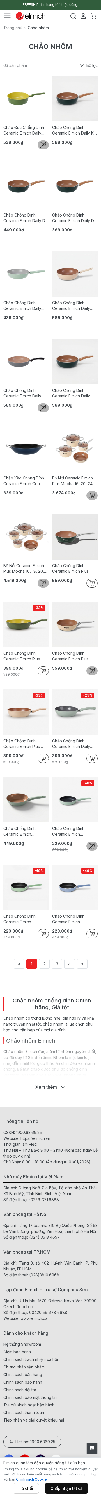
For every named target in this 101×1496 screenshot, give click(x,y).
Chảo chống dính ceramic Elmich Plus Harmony (70, 568)
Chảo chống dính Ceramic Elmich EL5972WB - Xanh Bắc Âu (73, 919)
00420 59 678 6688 (48, 1312)
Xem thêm (46, 1087)
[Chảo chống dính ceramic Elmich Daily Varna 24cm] (26, 274)
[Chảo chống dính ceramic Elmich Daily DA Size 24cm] (26, 186)
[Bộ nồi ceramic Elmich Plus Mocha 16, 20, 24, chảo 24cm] (75, 449)
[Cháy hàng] (43, 144)
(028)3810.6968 (44, 1274)
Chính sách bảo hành (22, 1382)
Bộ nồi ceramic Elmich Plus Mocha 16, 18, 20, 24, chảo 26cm (23, 568)
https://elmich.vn (35, 1138)
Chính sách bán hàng (22, 1374)
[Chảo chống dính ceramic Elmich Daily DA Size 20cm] (75, 186)
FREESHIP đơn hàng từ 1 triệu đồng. (50, 5)
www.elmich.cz (33, 1318)
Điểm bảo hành (17, 1351)
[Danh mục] (7, 16)
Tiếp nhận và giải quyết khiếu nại (33, 1420)
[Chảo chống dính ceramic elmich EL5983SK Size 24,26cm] (26, 799)
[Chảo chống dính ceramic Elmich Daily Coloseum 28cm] (26, 361)
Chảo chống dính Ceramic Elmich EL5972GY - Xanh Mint (23, 919)
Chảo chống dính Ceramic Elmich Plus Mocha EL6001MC (21, 743)
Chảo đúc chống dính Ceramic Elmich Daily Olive (23, 130)
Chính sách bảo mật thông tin (30, 1397)
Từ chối (26, 1488)
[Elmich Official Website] (30, 16)
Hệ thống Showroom (22, 1344)
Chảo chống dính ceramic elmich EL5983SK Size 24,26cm (26, 831)
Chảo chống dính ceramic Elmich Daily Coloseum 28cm (22, 393)
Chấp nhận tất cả (66, 1488)
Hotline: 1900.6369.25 (35, 1441)
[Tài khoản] (83, 16)
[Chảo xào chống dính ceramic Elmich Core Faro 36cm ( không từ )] (26, 449)
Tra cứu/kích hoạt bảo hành (28, 1404)
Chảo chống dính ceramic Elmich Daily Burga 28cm (71, 305)
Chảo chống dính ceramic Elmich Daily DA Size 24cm (25, 218)
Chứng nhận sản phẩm (24, 1367)
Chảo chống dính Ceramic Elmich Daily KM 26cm (74, 130)
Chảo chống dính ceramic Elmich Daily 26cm (71, 743)
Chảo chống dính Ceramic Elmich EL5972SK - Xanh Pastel (74, 831)
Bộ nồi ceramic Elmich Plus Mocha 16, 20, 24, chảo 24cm (73, 481)
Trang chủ (12, 27)
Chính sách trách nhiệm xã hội (30, 1359)
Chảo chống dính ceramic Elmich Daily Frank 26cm (71, 393)
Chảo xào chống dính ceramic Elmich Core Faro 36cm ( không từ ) (25, 481)
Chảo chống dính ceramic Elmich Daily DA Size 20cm (74, 218)
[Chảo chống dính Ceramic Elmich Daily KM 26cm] (75, 98)
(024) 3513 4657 (44, 1237)
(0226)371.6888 (44, 1199)
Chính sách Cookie (31, 1479)
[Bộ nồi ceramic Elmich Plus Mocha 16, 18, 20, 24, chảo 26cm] (26, 537)
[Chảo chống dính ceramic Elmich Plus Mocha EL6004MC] (75, 624)
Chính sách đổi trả (19, 1389)
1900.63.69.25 (29, 1132)
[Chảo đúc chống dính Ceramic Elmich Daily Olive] (26, 98)
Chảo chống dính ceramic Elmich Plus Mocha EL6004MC (70, 656)
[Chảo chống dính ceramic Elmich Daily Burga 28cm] (75, 274)
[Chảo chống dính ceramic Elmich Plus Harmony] (75, 537)
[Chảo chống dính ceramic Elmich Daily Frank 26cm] (75, 361)
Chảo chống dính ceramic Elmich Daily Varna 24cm (22, 305)
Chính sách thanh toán (23, 1412)
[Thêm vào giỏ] (92, 583)
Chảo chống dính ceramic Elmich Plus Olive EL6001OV (21, 656)
